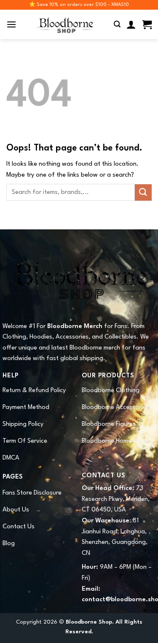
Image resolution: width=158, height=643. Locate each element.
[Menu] (11, 24)
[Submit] (143, 192)
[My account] (131, 24)
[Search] (117, 24)
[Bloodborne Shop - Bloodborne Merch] (65, 24)
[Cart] (147, 24)
